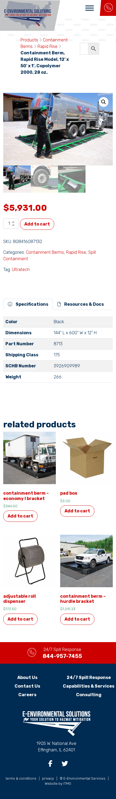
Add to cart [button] (20, 516)
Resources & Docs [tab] (83, 304)
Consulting (88, 694)
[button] (103, 102)
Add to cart (37, 224)
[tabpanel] (58, 351)
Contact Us (27, 686)
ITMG (67, 784)
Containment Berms (45, 252)
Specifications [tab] (31, 304)
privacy (48, 778)
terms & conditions (21, 778)
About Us (27, 677)
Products (29, 40)
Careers (27, 694)
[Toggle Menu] (89, 7)
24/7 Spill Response (89, 677)
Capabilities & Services (88, 686)
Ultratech (21, 269)
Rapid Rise (47, 46)
